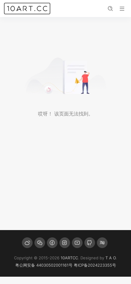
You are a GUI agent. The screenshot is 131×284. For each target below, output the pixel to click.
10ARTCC (69, 257)
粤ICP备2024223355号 (95, 265)
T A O (110, 257)
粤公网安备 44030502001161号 (44, 265)
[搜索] (110, 8)
